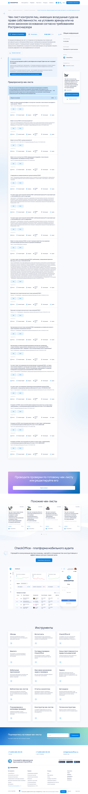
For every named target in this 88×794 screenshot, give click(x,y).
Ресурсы (45, 2)
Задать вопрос (44, 488)
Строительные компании (32, 776)
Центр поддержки (51, 784)
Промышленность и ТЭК (32, 785)
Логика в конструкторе (13, 776)
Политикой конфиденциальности (65, 738)
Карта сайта (78, 791)
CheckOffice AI (11, 773)
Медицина (29, 778)
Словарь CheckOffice (51, 778)
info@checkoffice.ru (70, 752)
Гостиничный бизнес (31, 782)
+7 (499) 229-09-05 (15, 752)
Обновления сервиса (51, 780)
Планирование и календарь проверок (16, 778)
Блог (48, 773)
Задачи (9, 782)
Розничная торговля (31, 775)
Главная (9, 10)
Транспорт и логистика (32, 780)
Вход (64, 2)
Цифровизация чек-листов (53, 782)
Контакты (69, 779)
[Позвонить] (61, 2)
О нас (68, 772)
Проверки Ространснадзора (29, 10)
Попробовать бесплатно (73, 2)
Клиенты (51, 2)
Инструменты (25, 2)
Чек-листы (38, 2)
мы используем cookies (52, 791)
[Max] (58, 2)
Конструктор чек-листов (13, 775)
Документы (69, 776)
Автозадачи (10, 784)
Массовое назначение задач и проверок (16, 780)
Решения (32, 2)
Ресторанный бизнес (31, 784)
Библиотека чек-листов (17, 10)
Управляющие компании (32, 773)
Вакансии (69, 778)
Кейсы (48, 776)
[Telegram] (56, 2)
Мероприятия (50, 775)
